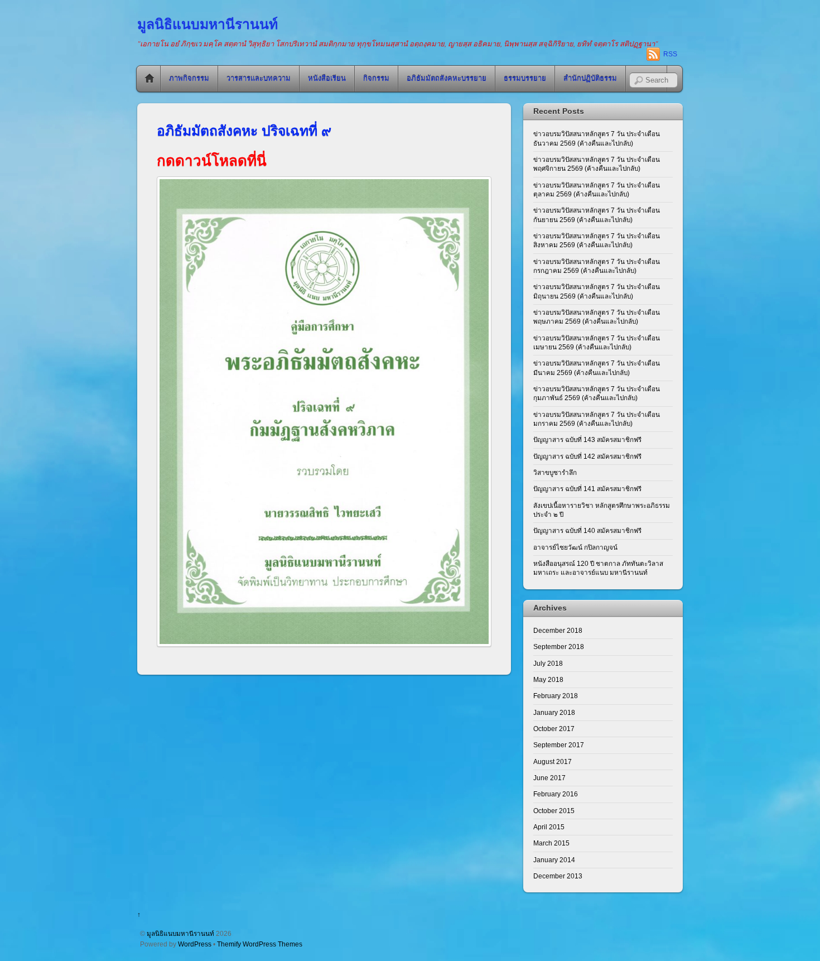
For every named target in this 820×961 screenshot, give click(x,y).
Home (149, 79)
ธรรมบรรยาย (525, 78)
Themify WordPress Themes (259, 944)
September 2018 (558, 646)
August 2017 (552, 761)
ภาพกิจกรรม (189, 78)
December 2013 (557, 876)
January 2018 (554, 712)
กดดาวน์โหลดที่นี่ (212, 161)
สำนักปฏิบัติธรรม (590, 78)
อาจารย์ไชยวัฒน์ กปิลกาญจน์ (575, 547)
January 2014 (554, 859)
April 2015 (549, 826)
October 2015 (554, 810)
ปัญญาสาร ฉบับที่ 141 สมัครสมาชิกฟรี (587, 488)
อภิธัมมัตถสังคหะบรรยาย (446, 78)
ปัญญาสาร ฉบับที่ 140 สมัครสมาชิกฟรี (587, 530)
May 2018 (548, 679)
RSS (670, 54)
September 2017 (558, 744)
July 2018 (548, 663)
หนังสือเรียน (327, 78)
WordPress (194, 944)
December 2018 (557, 630)
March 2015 (551, 843)
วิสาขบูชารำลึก (555, 472)
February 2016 (555, 793)
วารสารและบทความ (258, 78)
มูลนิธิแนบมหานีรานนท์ (180, 933)
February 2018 (555, 695)
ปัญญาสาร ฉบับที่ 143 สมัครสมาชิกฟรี (587, 439)
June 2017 (549, 777)
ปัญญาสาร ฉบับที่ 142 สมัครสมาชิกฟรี (587, 456)
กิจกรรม (376, 78)
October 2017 (554, 728)
